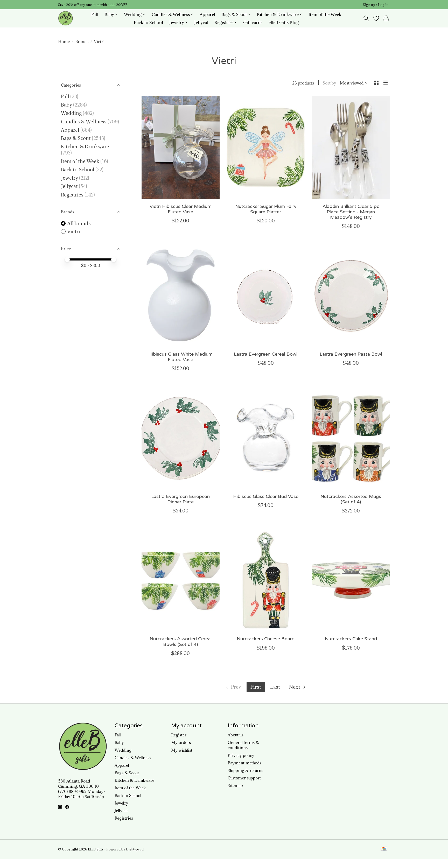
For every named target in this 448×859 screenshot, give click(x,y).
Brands (81, 41)
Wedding (71, 113)
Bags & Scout (76, 138)
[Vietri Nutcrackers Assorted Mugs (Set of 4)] (351, 437)
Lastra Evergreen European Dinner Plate (180, 499)
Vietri (73, 231)
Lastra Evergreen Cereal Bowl (265, 354)
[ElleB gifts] (65, 18)
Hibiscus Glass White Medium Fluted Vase (180, 356)
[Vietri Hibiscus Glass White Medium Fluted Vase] (181, 295)
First (255, 687)
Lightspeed (135, 849)
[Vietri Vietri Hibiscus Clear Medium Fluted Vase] (181, 147)
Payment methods (244, 762)
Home (64, 41)
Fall (94, 14)
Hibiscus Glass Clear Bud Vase (265, 496)
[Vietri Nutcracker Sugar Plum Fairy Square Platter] (266, 147)
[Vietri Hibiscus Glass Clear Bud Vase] (266, 437)
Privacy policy (241, 755)
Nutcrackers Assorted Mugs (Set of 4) (350, 499)
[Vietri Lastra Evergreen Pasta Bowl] (351, 295)
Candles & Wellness (84, 121)
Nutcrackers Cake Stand (351, 639)
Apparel (207, 14)
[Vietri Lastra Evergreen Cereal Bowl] (266, 295)
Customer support (244, 777)
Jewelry (69, 178)
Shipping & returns (245, 770)
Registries (72, 195)
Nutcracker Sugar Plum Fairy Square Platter (265, 209)
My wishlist (181, 750)
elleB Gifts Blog (284, 22)
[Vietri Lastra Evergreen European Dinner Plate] (181, 437)
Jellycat (201, 22)
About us (235, 734)
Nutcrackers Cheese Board (266, 639)
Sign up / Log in (375, 5)
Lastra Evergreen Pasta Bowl (351, 354)
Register (178, 734)
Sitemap (235, 785)
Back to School (148, 22)
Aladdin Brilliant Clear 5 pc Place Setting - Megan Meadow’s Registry (351, 212)
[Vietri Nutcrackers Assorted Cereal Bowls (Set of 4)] (181, 580)
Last (275, 687)
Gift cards (252, 22)
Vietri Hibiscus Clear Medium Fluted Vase (181, 209)
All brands (79, 223)
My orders (181, 742)
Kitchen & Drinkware (85, 146)
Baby (66, 105)
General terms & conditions (243, 745)
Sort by (329, 83)
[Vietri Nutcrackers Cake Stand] (351, 580)
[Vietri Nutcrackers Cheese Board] (266, 580)
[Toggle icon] (366, 18)
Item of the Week (325, 14)
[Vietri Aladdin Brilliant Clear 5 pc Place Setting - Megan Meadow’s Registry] (351, 147)
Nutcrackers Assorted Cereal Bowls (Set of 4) (181, 641)
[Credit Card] (384, 849)
